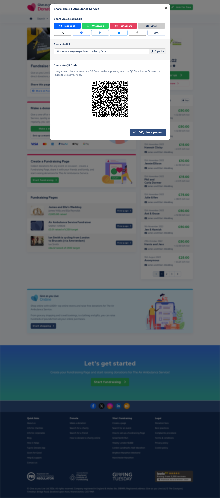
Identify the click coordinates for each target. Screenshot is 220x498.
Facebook (70, 25)
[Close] (166, 8)
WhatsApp (97, 25)
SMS (156, 32)
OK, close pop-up (151, 132)
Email (154, 25)
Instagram (126, 25)
